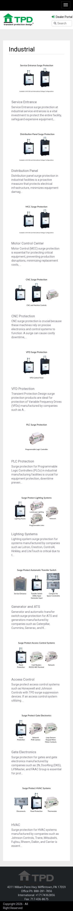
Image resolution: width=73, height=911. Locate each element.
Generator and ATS (25, 607)
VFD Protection (22, 389)
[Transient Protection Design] (18, 19)
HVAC (15, 825)
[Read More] (36, 78)
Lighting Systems (24, 534)
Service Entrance (24, 102)
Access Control (22, 679)
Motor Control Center (27, 243)
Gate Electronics (23, 752)
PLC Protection (22, 461)
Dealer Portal (63, 16)
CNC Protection (23, 316)
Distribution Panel (24, 171)
